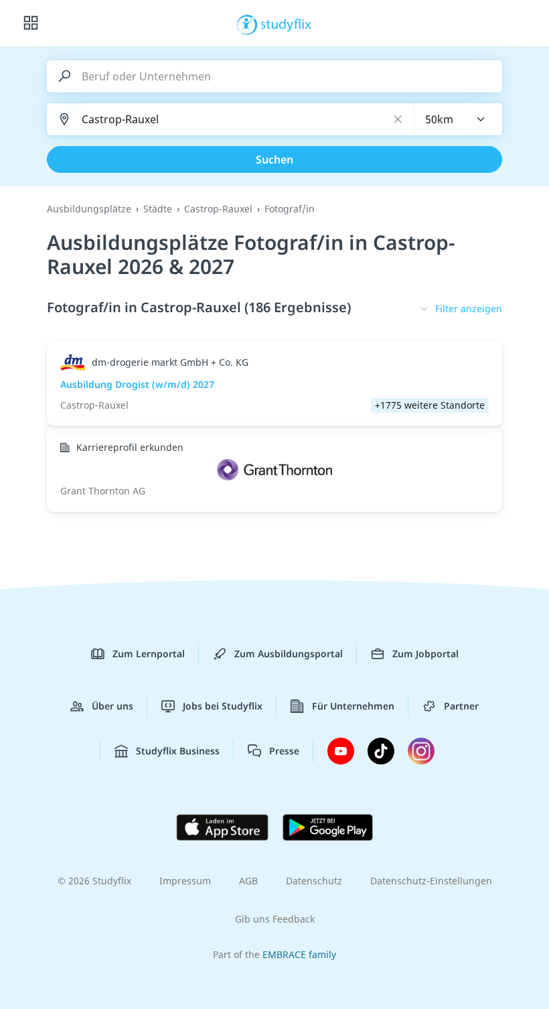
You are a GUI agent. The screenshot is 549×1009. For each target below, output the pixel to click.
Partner (461, 705)
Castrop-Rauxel (218, 208)
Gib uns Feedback (275, 919)
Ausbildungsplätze (89, 208)
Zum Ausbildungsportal (288, 653)
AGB (248, 880)
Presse (284, 750)
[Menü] (30, 23)
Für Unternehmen (353, 705)
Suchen (274, 159)
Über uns (112, 705)
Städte (157, 208)
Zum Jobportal (425, 653)
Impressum (185, 880)
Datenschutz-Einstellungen (431, 880)
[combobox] (458, 119)
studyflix (286, 23)
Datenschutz (314, 880)
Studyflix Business (178, 750)
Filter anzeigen (468, 308)
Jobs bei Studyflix (222, 705)
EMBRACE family (299, 954)
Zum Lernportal (148, 653)
